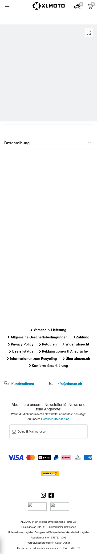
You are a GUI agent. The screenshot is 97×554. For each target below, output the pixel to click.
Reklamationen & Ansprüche (64, 351)
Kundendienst (22, 383)
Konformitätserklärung (49, 365)
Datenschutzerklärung (55, 419)
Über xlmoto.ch (77, 358)
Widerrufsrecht (77, 344)
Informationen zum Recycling (33, 358)
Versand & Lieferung (49, 329)
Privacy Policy (21, 344)
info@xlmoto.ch (69, 383)
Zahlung (82, 337)
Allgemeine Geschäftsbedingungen (39, 337)
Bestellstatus (22, 351)
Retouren (49, 344)
